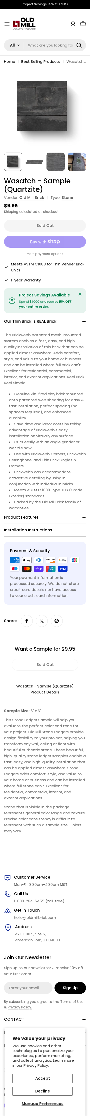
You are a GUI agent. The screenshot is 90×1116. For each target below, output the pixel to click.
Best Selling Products (40, 61)
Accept (42, 1078)
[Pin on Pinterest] (57, 621)
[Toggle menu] (7, 24)
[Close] (80, 294)
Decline (42, 1091)
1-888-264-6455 (29, 901)
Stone (67, 197)
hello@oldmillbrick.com (35, 917)
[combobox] (45, 45)
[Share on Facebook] (27, 621)
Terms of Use (72, 1001)
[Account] (73, 24)
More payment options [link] (45, 254)
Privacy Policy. (36, 1065)
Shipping (11, 211)
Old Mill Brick (31, 197)
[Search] (79, 45)
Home (9, 61)
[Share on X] (42, 621)
